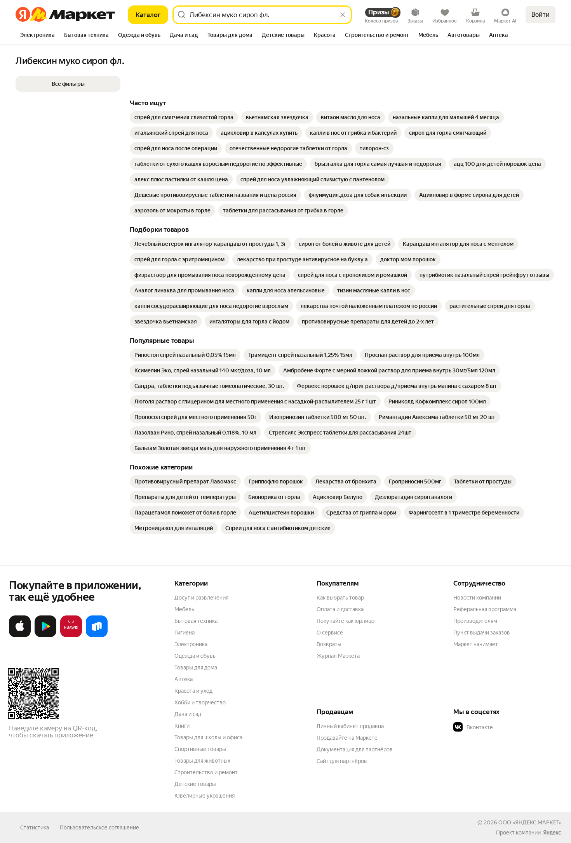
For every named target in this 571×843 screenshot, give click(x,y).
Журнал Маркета (338, 656)
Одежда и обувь (195, 656)
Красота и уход (193, 691)
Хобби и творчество (200, 702)
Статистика (34, 827)
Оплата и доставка (340, 609)
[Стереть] (342, 15)
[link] (184, 117)
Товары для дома (195, 667)
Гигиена (184, 632)
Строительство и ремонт (206, 772)
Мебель (184, 609)
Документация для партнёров (355, 749)
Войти (540, 14)
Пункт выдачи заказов (481, 632)
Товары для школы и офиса (208, 737)
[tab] (37, 35)
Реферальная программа (484, 609)
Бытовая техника (196, 621)
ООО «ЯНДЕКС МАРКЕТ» (530, 822)
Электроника (190, 644)
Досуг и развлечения (201, 597)
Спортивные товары (200, 749)
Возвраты (329, 644)
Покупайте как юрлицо (345, 621)
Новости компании (477, 597)
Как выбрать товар (340, 597)
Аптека (183, 679)
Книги (182, 726)
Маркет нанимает (475, 644)
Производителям (475, 621)
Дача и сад (187, 714)
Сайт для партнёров (342, 761)
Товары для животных (202, 761)
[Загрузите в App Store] (20, 635)
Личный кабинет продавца (350, 726)
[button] (68, 84)
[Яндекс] (552, 832)
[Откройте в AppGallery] (71, 635)
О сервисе (330, 632)
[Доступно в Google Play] (45, 635)
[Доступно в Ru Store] (97, 635)
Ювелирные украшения (204, 796)
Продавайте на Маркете (347, 738)
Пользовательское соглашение (99, 827)
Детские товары (195, 784)
